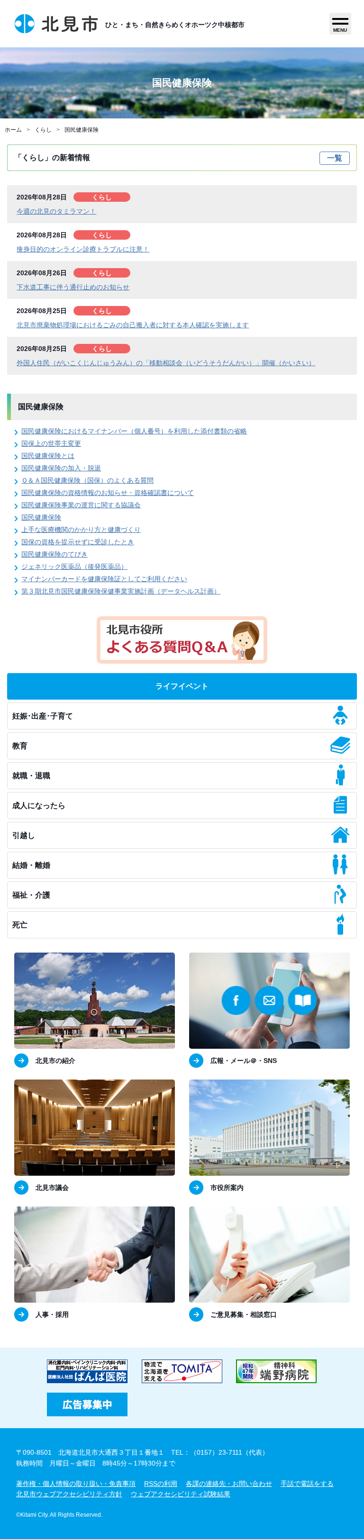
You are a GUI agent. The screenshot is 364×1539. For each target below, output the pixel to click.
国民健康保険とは (47, 455)
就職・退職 (31, 776)
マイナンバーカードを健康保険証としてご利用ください (104, 579)
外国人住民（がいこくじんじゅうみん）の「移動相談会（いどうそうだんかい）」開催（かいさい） (166, 363)
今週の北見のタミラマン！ (56, 211)
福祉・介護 (31, 895)
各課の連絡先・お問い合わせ (229, 1483)
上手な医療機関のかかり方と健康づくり (81, 529)
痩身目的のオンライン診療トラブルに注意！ (83, 249)
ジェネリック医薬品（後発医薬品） (74, 566)
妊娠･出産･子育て (42, 716)
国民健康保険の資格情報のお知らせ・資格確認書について (107, 492)
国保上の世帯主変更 (51, 443)
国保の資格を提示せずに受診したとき (77, 542)
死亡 (19, 925)
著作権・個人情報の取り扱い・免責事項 (76, 1483)
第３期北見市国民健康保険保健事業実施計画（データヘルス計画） (120, 591)
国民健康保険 (81, 129)
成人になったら (38, 805)
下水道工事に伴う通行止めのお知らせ (73, 287)
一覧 (334, 158)
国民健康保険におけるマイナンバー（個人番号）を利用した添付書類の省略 (134, 431)
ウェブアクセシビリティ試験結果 (180, 1494)
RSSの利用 (160, 1483)
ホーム (13, 129)
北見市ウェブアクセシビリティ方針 (69, 1494)
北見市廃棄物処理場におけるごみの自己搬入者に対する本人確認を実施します (133, 325)
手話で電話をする (307, 1483)
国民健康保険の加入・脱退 (61, 468)
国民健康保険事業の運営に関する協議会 (81, 505)
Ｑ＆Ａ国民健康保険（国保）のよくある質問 (87, 480)
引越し (23, 835)
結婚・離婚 (31, 865)
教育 (19, 746)
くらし (43, 129)
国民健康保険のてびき (54, 554)
